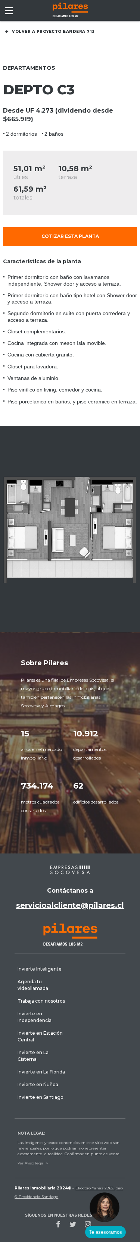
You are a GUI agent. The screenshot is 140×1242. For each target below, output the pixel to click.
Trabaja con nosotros (41, 1001)
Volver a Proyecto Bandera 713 (53, 31)
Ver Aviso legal (31, 1163)
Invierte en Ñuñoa (38, 1084)
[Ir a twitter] (73, 1224)
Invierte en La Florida (41, 1072)
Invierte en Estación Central (40, 1036)
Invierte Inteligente (40, 969)
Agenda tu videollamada (33, 985)
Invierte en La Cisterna (33, 1056)
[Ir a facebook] (58, 1224)
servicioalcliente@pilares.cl (70, 905)
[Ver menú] (9, 10)
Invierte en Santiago (40, 1097)
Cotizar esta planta (70, 236)
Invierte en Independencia (35, 1017)
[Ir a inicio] (70, 9)
